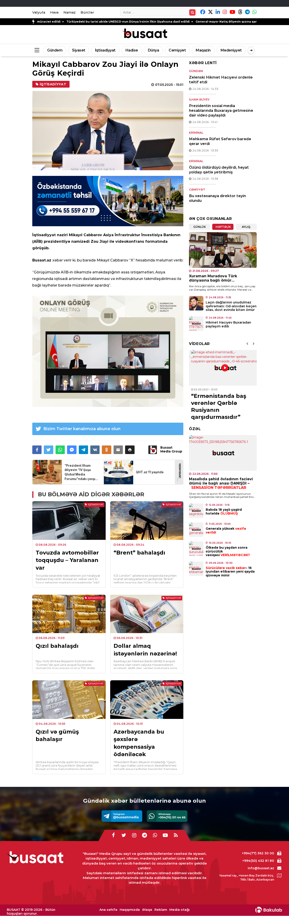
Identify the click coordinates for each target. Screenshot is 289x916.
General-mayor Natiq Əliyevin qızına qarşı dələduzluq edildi (199, 21)
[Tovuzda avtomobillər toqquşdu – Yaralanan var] (69, 520)
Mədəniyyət (231, 50)
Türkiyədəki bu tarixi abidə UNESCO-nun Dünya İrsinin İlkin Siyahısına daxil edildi (85, 21)
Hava (54, 12)
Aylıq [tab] (246, 226)
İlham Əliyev (199, 99)
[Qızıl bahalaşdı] (69, 614)
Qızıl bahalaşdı (57, 646)
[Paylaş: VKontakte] (95, 449)
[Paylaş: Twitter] (48, 449)
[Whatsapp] (167, 816)
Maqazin (203, 50)
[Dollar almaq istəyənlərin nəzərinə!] (147, 614)
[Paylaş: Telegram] (83, 449)
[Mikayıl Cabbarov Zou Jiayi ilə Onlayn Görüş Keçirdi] (107, 130)
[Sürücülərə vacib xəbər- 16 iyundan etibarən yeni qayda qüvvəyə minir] (196, 569)
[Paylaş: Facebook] (37, 449)
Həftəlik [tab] (223, 226)
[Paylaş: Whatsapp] (60, 449)
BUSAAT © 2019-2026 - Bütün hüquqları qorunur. (31, 912)
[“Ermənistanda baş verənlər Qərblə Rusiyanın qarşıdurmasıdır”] (223, 368)
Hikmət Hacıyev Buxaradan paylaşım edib (228, 324)
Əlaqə (147, 910)
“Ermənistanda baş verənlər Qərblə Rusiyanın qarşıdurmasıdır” (216, 406)
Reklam (160, 910)
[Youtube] (165, 835)
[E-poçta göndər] (118, 449)
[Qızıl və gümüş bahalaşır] (69, 699)
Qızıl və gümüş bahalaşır (57, 735)
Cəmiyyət (177, 50)
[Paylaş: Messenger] (71, 449)
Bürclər (87, 12)
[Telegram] (122, 816)
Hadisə (131, 50)
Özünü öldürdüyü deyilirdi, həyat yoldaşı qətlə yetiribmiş (219, 169)
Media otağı (179, 910)
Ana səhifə (108, 910)
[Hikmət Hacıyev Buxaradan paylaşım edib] (196, 323)
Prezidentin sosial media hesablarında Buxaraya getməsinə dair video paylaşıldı (221, 110)
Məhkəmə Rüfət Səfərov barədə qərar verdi (220, 141)
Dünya (153, 50)
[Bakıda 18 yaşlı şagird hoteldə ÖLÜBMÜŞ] (196, 510)
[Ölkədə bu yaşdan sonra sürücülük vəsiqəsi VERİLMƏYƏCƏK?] (196, 548)
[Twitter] (124, 835)
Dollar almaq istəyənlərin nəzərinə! (145, 650)
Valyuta (38, 12)
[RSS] (176, 835)
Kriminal (196, 132)
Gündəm (54, 50)
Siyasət (78, 50)
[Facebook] (113, 835)
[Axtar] (192, 12)
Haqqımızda (130, 910)
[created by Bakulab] (268, 910)
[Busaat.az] (144, 33)
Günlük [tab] (199, 226)
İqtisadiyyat (105, 50)
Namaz (69, 12)
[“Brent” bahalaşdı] (147, 520)
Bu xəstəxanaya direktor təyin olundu (217, 198)
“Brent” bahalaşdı (139, 552)
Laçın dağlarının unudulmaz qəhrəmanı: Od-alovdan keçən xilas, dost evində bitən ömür (231, 306)
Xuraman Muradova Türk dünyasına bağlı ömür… (213, 278)
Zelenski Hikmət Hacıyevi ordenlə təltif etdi (221, 79)
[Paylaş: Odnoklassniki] (106, 449)
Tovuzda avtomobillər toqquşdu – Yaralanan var (67, 560)
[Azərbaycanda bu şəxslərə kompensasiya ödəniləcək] (147, 699)
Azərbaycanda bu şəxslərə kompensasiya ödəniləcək (139, 743)
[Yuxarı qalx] (276, 903)
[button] (129, 449)
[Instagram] (134, 835)
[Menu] (36, 50)
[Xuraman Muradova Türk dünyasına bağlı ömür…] (223, 250)
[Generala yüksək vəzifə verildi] (196, 529)
